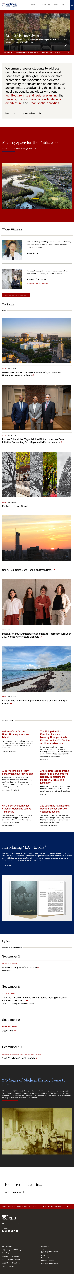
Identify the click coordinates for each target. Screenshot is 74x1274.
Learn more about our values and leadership (23, 113)
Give (56, 5)
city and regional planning (40, 95)
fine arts (10, 99)
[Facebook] (3, 1231)
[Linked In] (9, 1231)
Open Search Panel (63, 5)
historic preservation (32, 99)
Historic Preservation (10, 1256)
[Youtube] (15, 1231)
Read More (8, 154)
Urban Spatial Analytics (11, 1263)
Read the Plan (10, 1103)
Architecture (7, 1246)
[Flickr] (17, 1231)
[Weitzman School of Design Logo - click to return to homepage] (10, 5)
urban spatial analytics (44, 103)
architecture (13, 95)
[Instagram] (12, 1231)
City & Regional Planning (11, 1250)
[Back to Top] (68, 1263)
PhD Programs (8, 1266)
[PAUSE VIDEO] (65, 45)
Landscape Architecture (11, 1260)
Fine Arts (5, 1253)
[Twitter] (6, 1231)
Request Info (45, 5)
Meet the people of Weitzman (16, 295)
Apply (33, 5)
